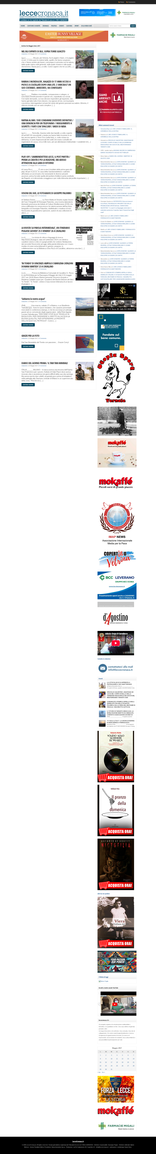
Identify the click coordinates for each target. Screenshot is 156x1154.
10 (111, 1058)
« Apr (99, 1072)
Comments (131, 2)
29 (100, 1069)
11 (117, 1058)
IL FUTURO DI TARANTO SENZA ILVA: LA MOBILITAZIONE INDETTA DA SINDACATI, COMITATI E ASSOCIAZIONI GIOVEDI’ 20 (120, 713)
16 (106, 1062)
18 (117, 1062)
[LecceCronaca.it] (44, 21)
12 (122, 1058)
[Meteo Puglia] (103, 981)
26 (122, 1066)
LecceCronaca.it (78, 1141)
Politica (54, 26)
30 (106, 1069)
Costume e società (33, 26)
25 (117, 1066)
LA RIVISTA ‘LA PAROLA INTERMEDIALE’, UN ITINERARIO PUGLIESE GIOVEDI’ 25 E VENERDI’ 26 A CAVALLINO (45, 229)
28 (133, 1066)
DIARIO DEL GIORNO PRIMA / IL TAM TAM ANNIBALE (44, 363)
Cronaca (46, 26)
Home (23, 26)
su (106, 129)
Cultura (69, 26)
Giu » (103, 1072)
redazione (24, 54)
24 (111, 1066)
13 (128, 1058)
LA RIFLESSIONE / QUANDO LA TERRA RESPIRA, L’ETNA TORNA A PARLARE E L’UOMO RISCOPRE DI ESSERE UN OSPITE (118, 164)
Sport (77, 26)
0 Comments (42, 54)
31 (111, 1069)
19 (122, 1062)
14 (133, 1058)
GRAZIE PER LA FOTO (30, 335)
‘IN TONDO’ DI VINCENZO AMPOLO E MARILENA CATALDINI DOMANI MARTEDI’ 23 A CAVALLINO (47, 264)
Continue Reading (28, 71)
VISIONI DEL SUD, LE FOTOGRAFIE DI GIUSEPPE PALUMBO (46, 193)
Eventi (61, 26)
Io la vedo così (86, 26)
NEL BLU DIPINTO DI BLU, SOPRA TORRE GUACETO (43, 51)
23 (106, 1066)
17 (111, 1062)
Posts (122, 2)
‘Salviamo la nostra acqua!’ (33, 299)
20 (128, 1062)
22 (100, 1066)
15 (100, 1062)
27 (128, 1066)
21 (133, 1062)
